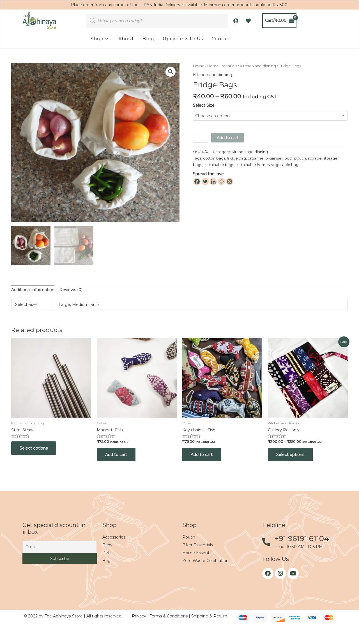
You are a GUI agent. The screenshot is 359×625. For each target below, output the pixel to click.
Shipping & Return (209, 616)
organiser (274, 158)
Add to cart (228, 137)
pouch (300, 158)
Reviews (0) (70, 289)
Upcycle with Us (183, 38)
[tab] (32, 290)
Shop (97, 38)
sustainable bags (219, 165)
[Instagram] (229, 181)
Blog (148, 38)
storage (315, 158)
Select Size (204, 105)
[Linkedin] (213, 181)
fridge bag (236, 158)
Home (198, 66)
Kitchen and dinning (258, 66)
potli (288, 158)
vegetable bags (285, 165)
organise (256, 158)
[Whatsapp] (221, 181)
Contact (221, 38)
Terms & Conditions (169, 616)
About (126, 38)
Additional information (32, 289)
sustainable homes (253, 165)
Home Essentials (222, 66)
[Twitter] (205, 181)
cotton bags (214, 158)
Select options (34, 448)
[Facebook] (197, 181)
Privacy (139, 616)
